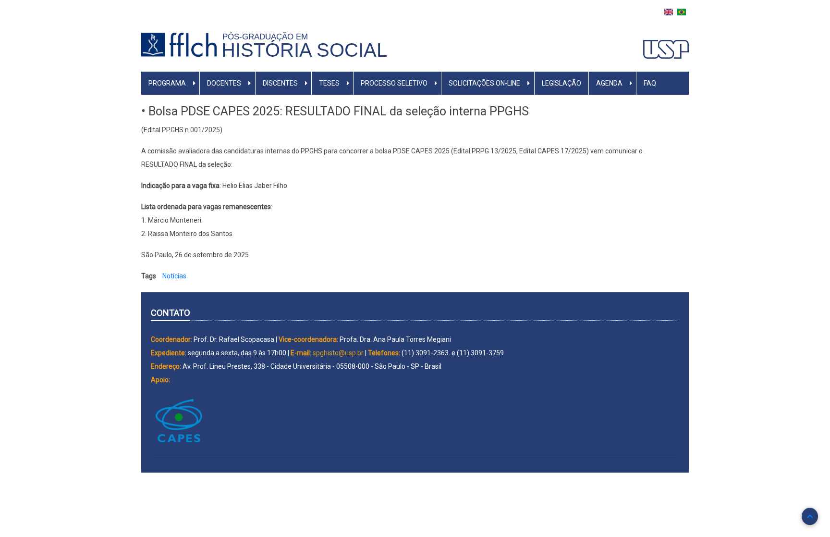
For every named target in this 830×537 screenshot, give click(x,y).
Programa (167, 83)
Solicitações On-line (484, 83)
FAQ (650, 83)
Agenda (609, 83)
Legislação (561, 83)
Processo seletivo (394, 83)
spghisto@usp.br (338, 353)
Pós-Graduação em (267, 36)
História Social (304, 50)
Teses (329, 83)
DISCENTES (280, 83)
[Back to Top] (810, 516)
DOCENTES (224, 83)
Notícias (174, 276)
